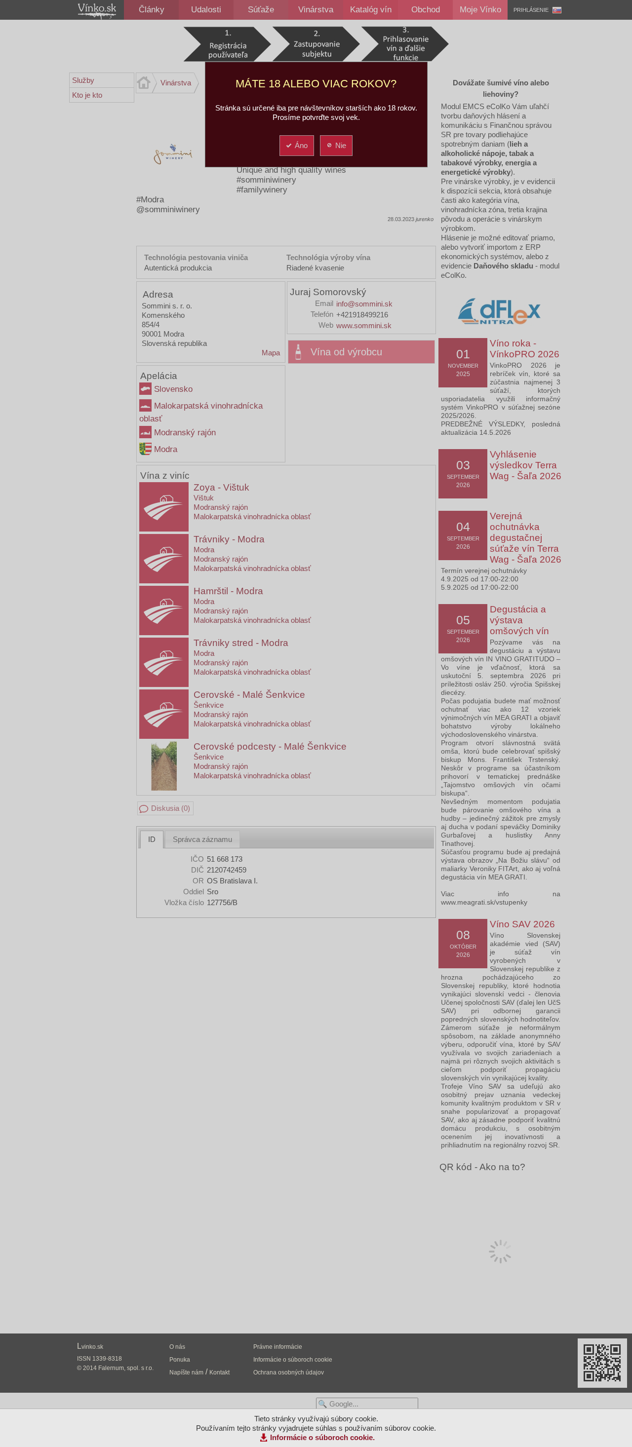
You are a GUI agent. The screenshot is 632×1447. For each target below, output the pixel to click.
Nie (340, 145)
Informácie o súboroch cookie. (322, 1437)
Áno (301, 145)
